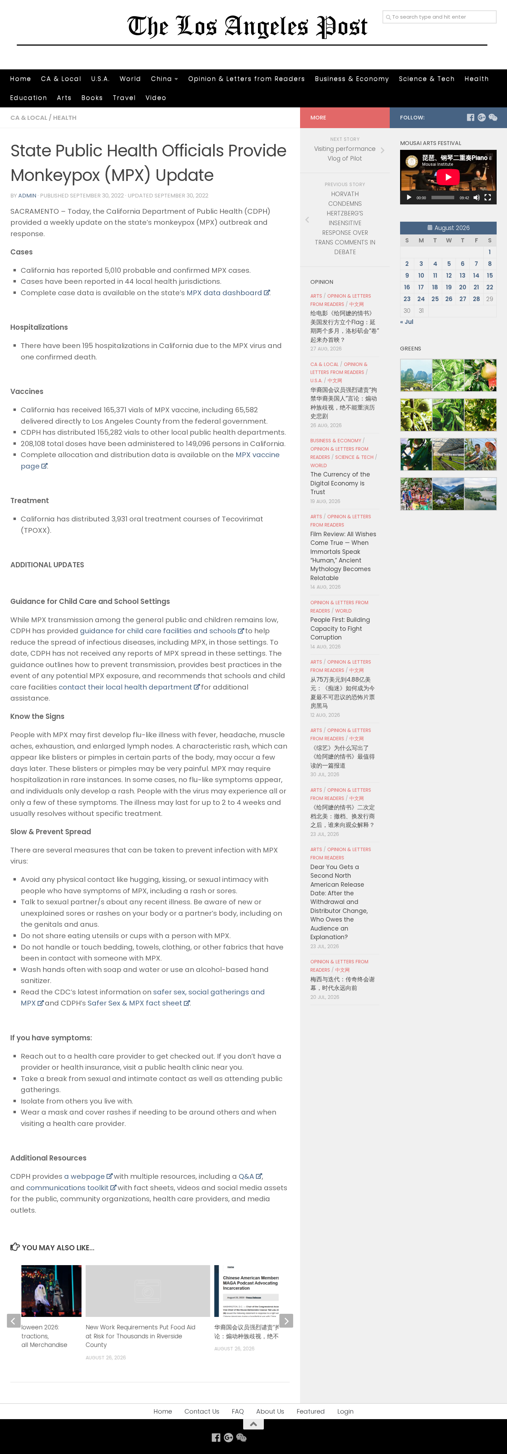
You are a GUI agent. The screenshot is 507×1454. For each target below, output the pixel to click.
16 (407, 287)
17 (421, 287)
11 (435, 275)
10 (421, 275)
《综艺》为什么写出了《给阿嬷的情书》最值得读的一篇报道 (342, 757)
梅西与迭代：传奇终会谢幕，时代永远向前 (342, 983)
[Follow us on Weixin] (492, 117)
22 (489, 287)
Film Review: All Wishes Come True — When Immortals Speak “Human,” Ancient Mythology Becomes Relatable (343, 556)
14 (476, 275)
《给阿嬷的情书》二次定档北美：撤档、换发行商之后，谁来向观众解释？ (342, 816)
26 (449, 299)
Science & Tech (427, 78)
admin (27, 196)
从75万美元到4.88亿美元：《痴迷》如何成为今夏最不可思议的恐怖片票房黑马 (342, 692)
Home (20, 78)
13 (463, 275)
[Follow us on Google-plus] (481, 117)
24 (421, 299)
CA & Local (61, 78)
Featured (311, 1411)
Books (92, 97)
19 (449, 287)
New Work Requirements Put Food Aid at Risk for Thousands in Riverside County (141, 1336)
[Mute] (476, 197)
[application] (448, 177)
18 (435, 287)
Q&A (246, 1176)
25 (435, 299)
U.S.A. (100, 78)
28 (476, 299)
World (130, 78)
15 (490, 275)
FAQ (238, 1411)
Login (345, 1411)
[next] (286, 1321)
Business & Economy (352, 78)
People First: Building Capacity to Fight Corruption (340, 629)
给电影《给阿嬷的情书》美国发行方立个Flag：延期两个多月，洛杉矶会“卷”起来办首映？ (344, 326)
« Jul (407, 322)
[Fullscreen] (487, 197)
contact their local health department (125, 687)
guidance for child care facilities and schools (158, 631)
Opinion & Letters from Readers (246, 78)
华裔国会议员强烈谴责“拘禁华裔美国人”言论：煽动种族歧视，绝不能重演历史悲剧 (269, 1331)
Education (28, 97)
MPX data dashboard (224, 293)
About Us (270, 1411)
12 (449, 275)
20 (462, 287)
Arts (64, 97)
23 (407, 299)
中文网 (356, 304)
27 (462, 299)
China (161, 78)
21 (476, 287)
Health (477, 78)
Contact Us (202, 1411)
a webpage (84, 1176)
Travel (124, 97)
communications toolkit (67, 1188)
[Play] (409, 197)
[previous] (14, 1321)
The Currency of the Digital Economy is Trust (340, 483)
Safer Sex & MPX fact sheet (135, 1003)
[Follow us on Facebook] (470, 117)
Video (156, 97)
